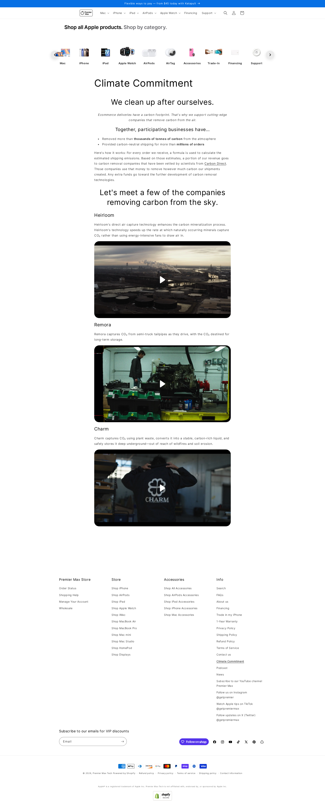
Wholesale (65, 608)
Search (221, 588)
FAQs (219, 595)
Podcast (221, 667)
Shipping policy (207, 773)
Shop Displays (121, 654)
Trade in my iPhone (229, 614)
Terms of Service (227, 647)
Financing (222, 608)
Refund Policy (225, 641)
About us (222, 601)
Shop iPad (118, 601)
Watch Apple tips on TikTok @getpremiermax (234, 706)
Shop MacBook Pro (124, 628)
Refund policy (146, 773)
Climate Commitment (230, 661)
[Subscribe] (122, 741)
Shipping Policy (226, 634)
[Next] (270, 55)
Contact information (231, 773)
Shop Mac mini (121, 634)
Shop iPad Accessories (179, 601)
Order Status (67, 588)
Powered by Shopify (124, 773)
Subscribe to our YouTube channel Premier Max (239, 683)
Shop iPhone (120, 588)
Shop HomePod (122, 647)
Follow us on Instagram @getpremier (231, 695)
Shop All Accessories (178, 588)
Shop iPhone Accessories (180, 608)
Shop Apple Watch (124, 608)
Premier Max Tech (102, 773)
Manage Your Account (73, 601)
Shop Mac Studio (123, 641)
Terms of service (186, 773)
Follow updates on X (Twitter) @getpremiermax (235, 717)
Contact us (223, 654)
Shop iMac (118, 614)
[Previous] (55, 55)
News (220, 674)
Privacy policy (165, 773)
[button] (104, 13)
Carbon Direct (215, 163)
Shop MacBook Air (124, 621)
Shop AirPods (120, 595)
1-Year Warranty (227, 621)
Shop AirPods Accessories (181, 595)
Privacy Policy (225, 628)
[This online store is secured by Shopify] (162, 799)
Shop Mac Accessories (179, 614)
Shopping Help (69, 595)
